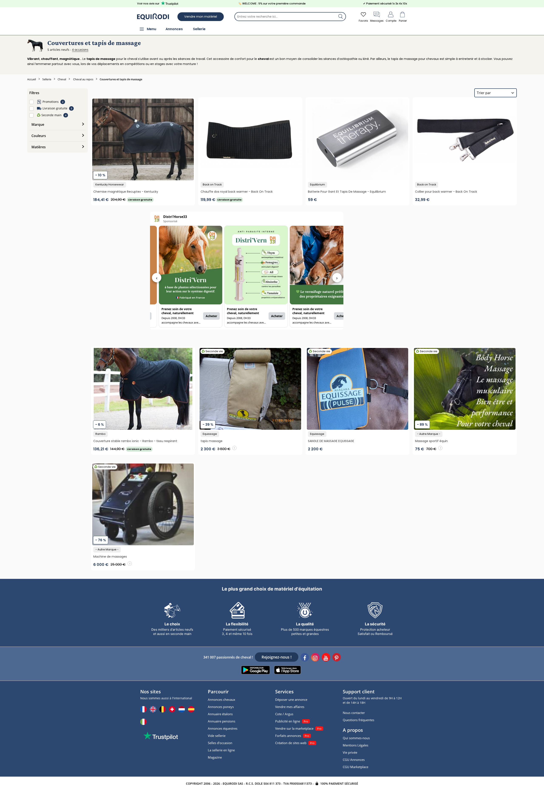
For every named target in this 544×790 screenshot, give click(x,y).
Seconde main (49, 115)
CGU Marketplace (355, 767)
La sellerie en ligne (221, 750)
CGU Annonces (354, 759)
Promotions (51, 102)
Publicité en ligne (287, 721)
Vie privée (350, 752)
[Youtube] (326, 658)
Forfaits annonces (288, 735)
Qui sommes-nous (356, 738)
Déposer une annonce (291, 699)
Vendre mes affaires (289, 707)
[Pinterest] (336, 658)
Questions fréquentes (358, 720)
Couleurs (38, 135)
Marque (37, 124)
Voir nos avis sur (148, 3)
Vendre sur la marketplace (294, 728)
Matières (38, 147)
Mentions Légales (355, 745)
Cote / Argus (284, 714)
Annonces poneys (221, 707)
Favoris (363, 21)
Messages (377, 21)
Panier (403, 21)
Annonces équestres (222, 728)
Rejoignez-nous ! (277, 657)
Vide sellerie (216, 735)
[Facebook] (304, 658)
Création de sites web (290, 743)
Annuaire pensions (221, 721)
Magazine (215, 757)
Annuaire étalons (220, 714)
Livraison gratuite (55, 108)
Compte (391, 21)
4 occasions (80, 50)
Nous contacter (354, 713)
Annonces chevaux (221, 699)
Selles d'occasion (220, 743)
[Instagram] (315, 658)
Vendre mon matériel (200, 16)
